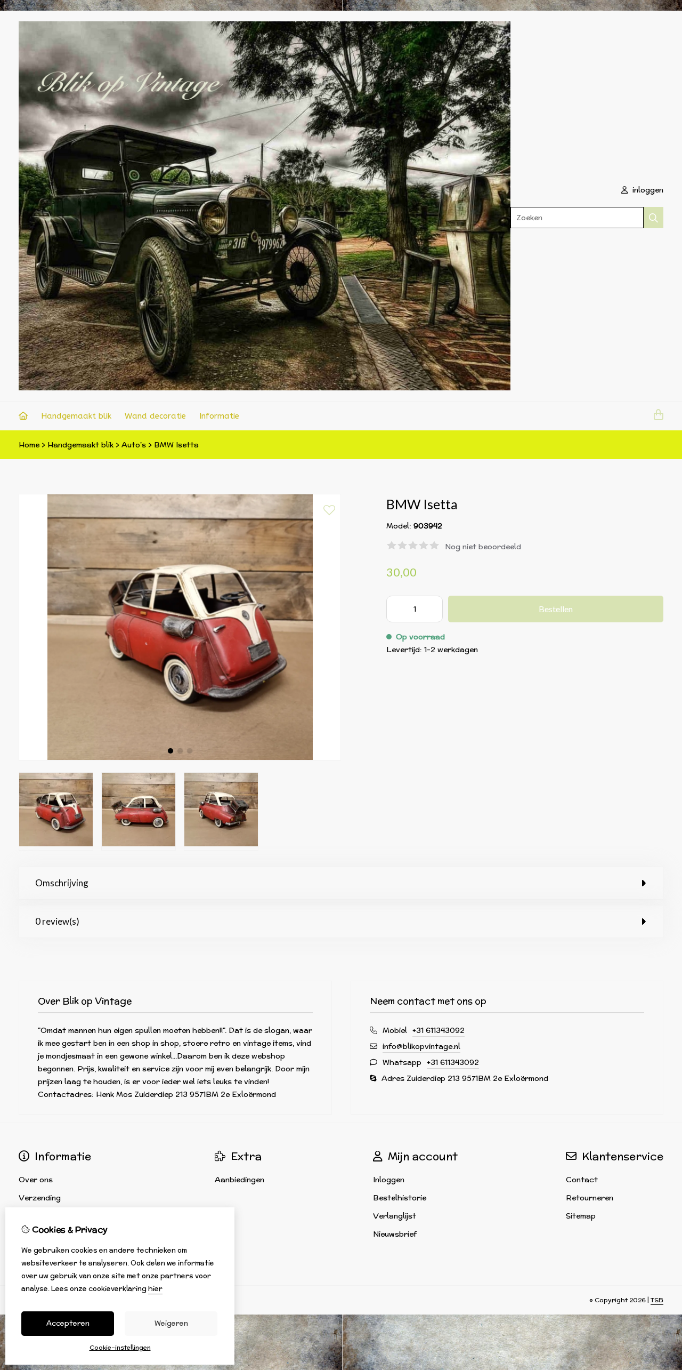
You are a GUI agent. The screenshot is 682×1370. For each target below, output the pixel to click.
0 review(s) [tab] (57, 921)
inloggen (646, 190)
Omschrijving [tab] (61, 882)
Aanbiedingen (239, 1179)
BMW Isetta (176, 444)
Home (29, 444)
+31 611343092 (438, 1030)
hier (155, 1289)
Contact (582, 1179)
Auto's (133, 444)
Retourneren (589, 1197)
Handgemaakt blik (76, 416)
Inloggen (388, 1179)
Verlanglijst (394, 1216)
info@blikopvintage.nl (421, 1046)
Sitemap (581, 1216)
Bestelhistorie (399, 1197)
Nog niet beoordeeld (483, 546)
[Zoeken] (653, 217)
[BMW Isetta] (180, 757)
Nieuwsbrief (395, 1234)
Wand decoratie (155, 416)
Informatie (219, 416)
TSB (657, 1299)
